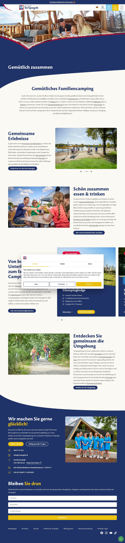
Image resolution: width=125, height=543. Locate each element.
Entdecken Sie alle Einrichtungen (22, 168)
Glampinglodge (74, 290)
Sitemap (36, 529)
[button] (81, 172)
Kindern (53, 102)
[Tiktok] (115, 533)
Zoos (75, 360)
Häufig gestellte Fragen (37, 444)
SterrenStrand (40, 155)
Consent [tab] (35, 264)
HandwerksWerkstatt (55, 105)
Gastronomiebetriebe (86, 202)
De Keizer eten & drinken (82, 219)
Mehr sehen (67, 312)
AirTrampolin (93, 225)
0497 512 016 (19, 450)
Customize (61, 284)
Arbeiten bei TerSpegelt (50, 529)
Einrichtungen (73, 99)
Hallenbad (97, 102)
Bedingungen (12, 529)
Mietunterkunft (20, 286)
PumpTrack (98, 105)
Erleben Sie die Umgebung (85, 387)
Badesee (23, 105)
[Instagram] (106, 533)
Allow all (89, 284)
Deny (36, 284)
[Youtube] (111, 533)
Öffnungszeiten (68, 529)
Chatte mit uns (15, 444)
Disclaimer (25, 529)
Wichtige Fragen (102, 529)
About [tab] (90, 264)
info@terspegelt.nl (21, 455)
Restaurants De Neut (94, 383)
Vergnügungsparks (105, 357)
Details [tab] (62, 264)
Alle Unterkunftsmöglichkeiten (22, 311)
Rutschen (42, 158)
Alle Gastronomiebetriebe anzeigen (89, 233)
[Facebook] (101, 533)
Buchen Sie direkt (86, 312)
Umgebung (98, 354)
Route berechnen (33, 463)
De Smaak (109, 377)
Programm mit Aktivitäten (31, 144)
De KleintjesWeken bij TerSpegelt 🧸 (62, 2)
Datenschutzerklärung (85, 529)
